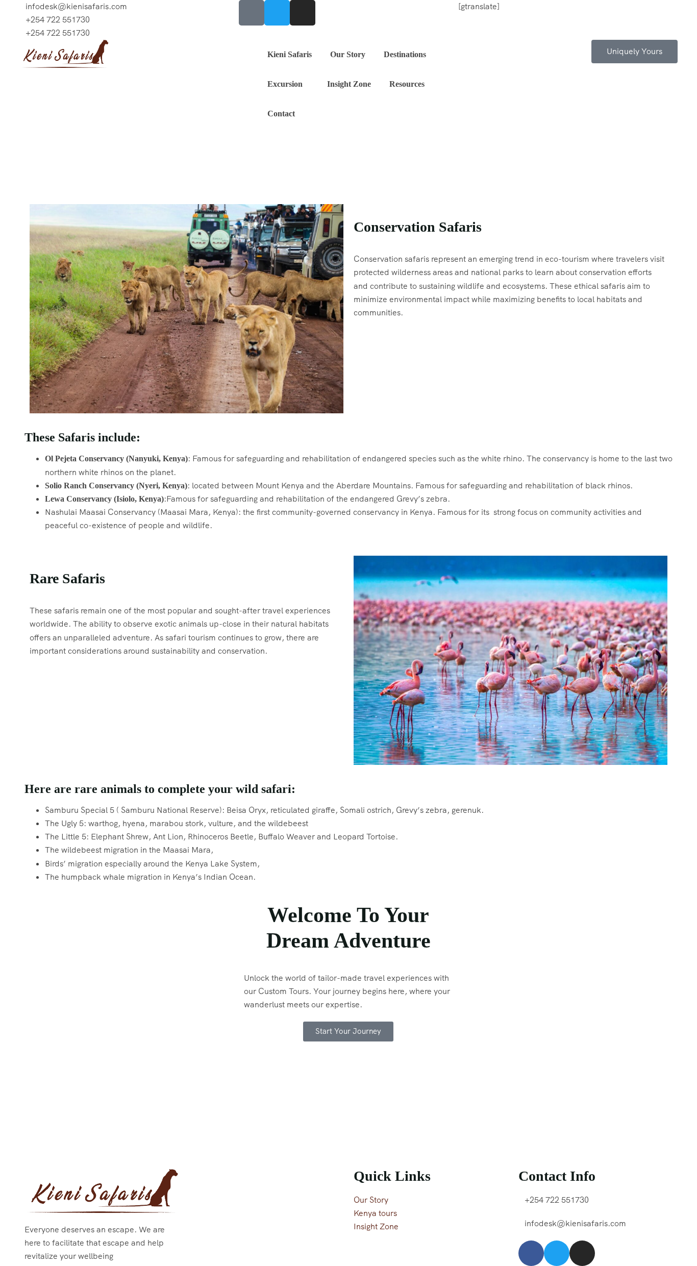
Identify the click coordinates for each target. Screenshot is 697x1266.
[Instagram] (302, 13)
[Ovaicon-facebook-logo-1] (251, 13)
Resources (407, 84)
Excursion (285, 84)
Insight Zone (349, 84)
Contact (281, 113)
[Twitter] (277, 13)
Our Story (347, 54)
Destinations (405, 54)
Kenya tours (375, 1213)
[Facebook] (531, 1253)
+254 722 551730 (58, 19)
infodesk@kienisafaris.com (76, 6)
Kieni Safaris (289, 54)
